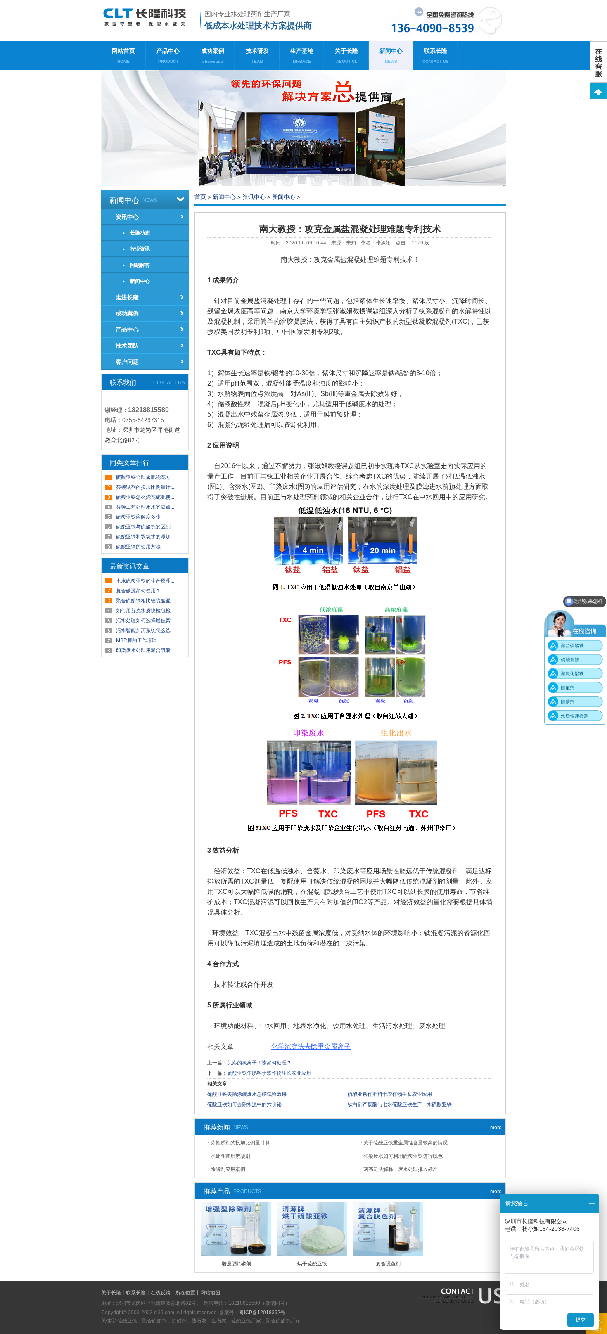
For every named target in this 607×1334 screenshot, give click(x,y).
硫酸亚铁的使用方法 (138, 547)
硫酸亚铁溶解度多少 (138, 517)
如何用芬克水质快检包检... (145, 611)
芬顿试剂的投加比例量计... (145, 487)
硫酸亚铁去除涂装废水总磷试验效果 (247, 1094)
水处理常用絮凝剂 (230, 1156)
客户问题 (127, 361)
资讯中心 (127, 216)
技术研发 (257, 55)
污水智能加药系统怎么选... (145, 630)
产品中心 (168, 55)
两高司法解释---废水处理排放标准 (400, 1169)
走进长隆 (127, 297)
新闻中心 (391, 55)
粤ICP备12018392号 (262, 1312)
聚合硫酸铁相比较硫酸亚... (145, 601)
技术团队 (127, 345)
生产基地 (301, 55)
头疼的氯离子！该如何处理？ (259, 1063)
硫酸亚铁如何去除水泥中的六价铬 (244, 1104)
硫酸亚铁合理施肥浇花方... (145, 477)
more (496, 1127)
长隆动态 (140, 233)
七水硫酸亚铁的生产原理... (145, 581)
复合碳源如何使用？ (138, 591)
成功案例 (212, 55)
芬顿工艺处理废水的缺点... (145, 507)
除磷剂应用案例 (228, 1169)
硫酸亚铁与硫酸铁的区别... (145, 527)
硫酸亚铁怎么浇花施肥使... (145, 497)
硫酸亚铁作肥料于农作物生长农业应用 (269, 1073)
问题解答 (140, 265)
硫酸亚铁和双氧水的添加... (145, 537)
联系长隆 (435, 55)
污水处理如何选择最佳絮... (145, 620)
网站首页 (123, 55)
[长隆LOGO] (147, 20)
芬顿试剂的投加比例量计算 (240, 1143)
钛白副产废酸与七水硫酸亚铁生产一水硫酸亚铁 (400, 1104)
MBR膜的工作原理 (136, 640)
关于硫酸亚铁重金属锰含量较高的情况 (405, 1143)
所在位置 (185, 1293)
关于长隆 (346, 55)
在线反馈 (161, 1293)
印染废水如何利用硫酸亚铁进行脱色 (403, 1156)
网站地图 (210, 1293)
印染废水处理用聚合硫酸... (145, 650)
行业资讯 (140, 249)
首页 (200, 197)
